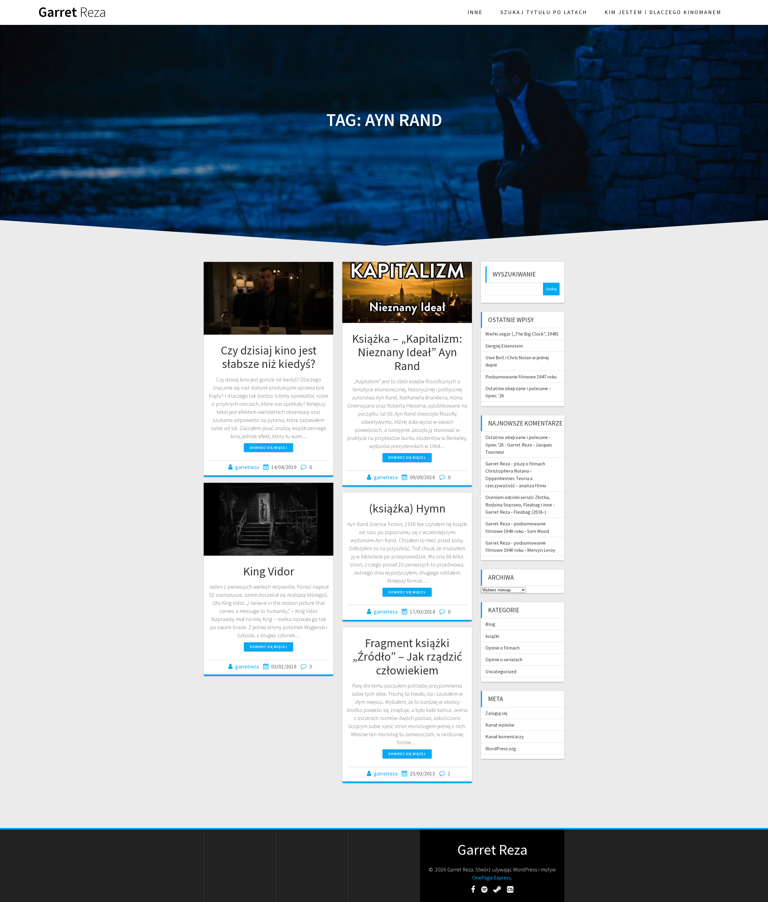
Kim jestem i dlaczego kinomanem (663, 12)
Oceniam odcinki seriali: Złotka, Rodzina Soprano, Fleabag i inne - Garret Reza (520, 504)
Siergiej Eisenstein (504, 346)
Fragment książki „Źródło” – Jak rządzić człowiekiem (407, 656)
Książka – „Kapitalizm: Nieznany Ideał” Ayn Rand (407, 352)
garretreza (247, 467)
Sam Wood (538, 531)
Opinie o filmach (502, 648)
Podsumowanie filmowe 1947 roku (520, 377)
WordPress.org (500, 748)
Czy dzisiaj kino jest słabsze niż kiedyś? (268, 357)
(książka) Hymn (407, 508)
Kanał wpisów (499, 725)
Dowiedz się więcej (268, 447)
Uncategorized (500, 671)
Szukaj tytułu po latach (543, 12)
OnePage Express (491, 877)
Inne (475, 12)
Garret (72, 12)
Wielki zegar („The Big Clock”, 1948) (521, 334)
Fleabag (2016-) (530, 512)
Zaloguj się (496, 713)
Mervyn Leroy (541, 550)
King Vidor (268, 571)
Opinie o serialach (503, 659)
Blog (490, 624)
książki (492, 636)
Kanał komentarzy (504, 736)
